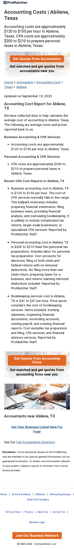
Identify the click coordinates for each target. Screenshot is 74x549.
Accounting (25, 82)
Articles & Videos (21, 494)
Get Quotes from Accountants (37, 59)
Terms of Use (12, 512)
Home (8, 82)
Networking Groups (60, 494)
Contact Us (59, 512)
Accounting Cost (48, 82)
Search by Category (38, 499)
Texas (8, 87)
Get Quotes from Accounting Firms (37, 360)
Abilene (21, 87)
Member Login (37, 522)
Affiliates (40, 494)
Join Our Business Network (37, 535)
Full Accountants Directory (35, 442)
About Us (43, 512)
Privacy (29, 512)
